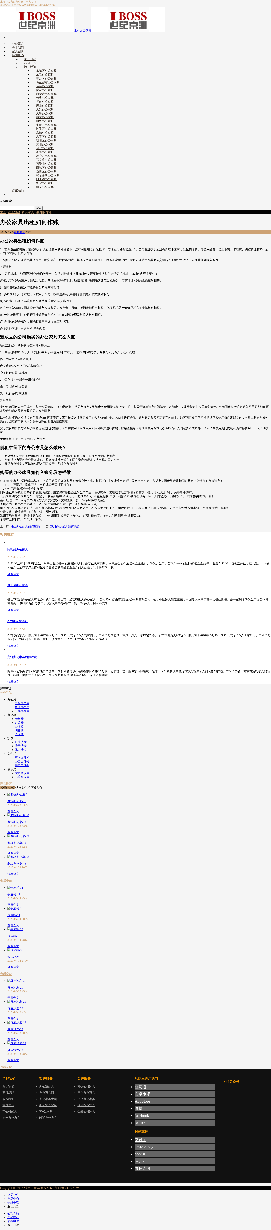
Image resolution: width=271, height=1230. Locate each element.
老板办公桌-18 (16, 863)
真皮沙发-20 (15, 1008)
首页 (3, 212)
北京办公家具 (7, 1)
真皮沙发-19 (15, 1029)
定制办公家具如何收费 (22, 657)
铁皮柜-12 (13, 894)
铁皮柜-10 (13, 936)
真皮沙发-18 (15, 1050)
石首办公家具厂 (17, 621)
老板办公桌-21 (16, 801)
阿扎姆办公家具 (17, 549)
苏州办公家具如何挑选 (65, 526)
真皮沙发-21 (15, 987)
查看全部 (6, 880)
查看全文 (13, 574)
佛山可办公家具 (17, 585)
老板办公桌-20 (16, 822)
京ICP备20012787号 (67, 1188)
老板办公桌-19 (16, 842)
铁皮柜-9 (13, 956)
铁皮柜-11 (13, 915)
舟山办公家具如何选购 (25, 526)
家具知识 (14, 212)
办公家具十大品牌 (25, 1)
